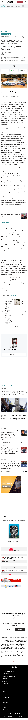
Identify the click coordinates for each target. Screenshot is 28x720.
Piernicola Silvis (9, 52)
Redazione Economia (6, 425)
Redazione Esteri (5, 442)
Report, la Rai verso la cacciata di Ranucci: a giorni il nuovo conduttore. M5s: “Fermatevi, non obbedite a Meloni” (10, 450)
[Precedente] (2, 313)
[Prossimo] (25, 313)
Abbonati (20, 2)
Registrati (19, 629)
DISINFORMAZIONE (9, 350)
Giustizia (4, 31)
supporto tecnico (19, 655)
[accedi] (25, 2)
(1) (19, 326)
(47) (26, 471)
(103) (26, 442)
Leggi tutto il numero (14, 541)
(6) (26, 424)
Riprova (14, 661)
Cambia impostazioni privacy (8, 676)
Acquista (14, 354)
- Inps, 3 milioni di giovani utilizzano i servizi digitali (12, 555)
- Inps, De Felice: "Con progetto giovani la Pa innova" (13, 552)
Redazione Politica (6, 456)
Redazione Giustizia (8, 327)
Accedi (8, 629)
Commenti (5, 92)
